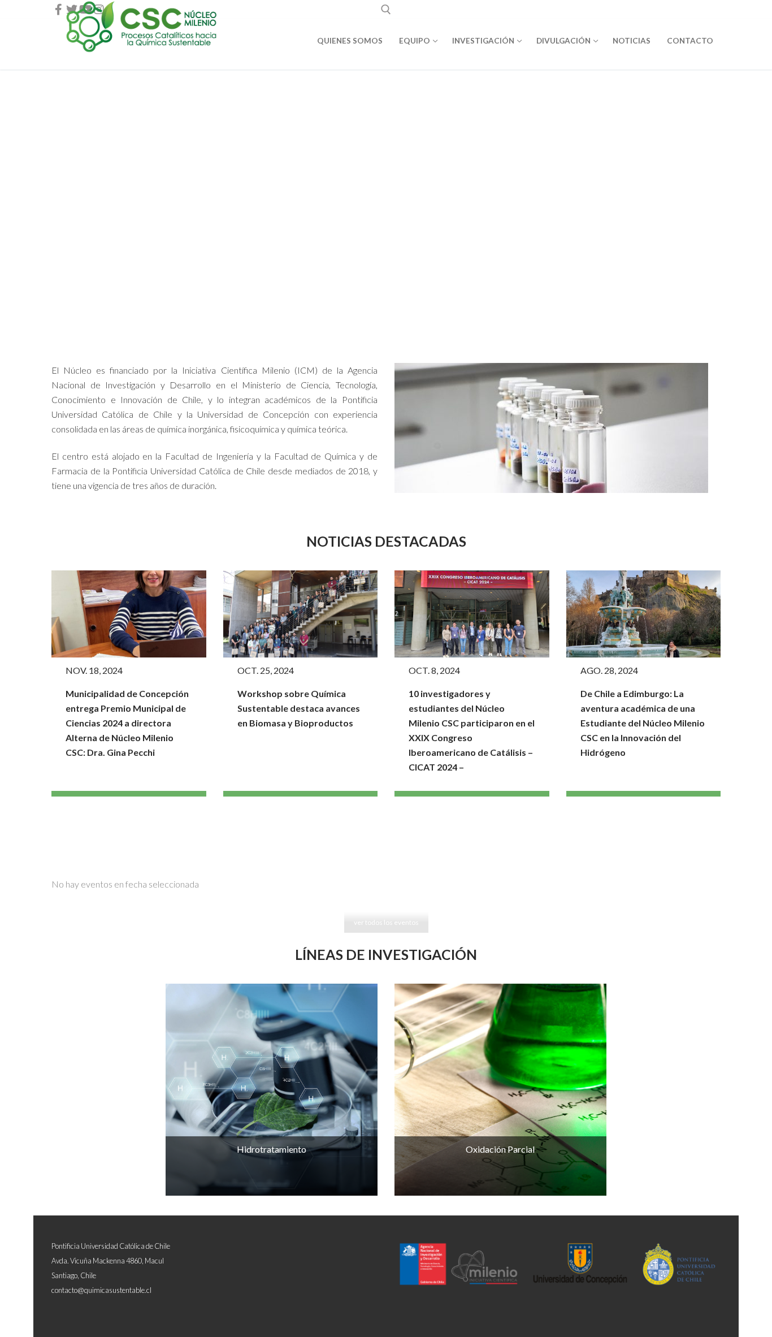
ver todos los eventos (386, 922)
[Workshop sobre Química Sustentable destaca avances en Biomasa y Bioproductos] (300, 613)
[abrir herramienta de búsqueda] (386, 10)
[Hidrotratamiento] (272, 1090)
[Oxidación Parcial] (500, 1090)
